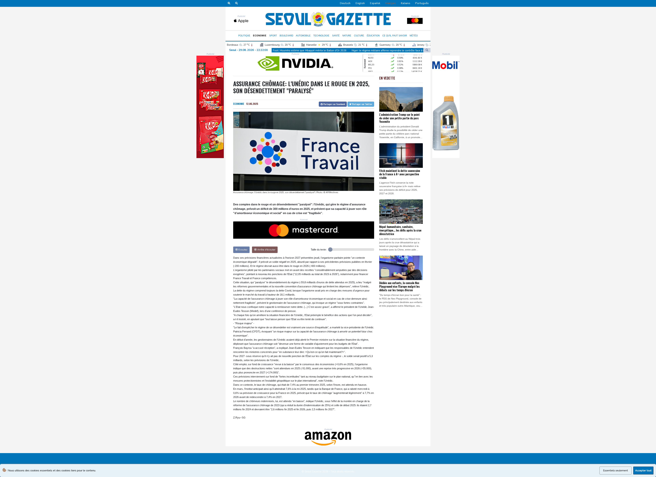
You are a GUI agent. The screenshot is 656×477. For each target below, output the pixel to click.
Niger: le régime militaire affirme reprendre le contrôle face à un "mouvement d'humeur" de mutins (348, 50)
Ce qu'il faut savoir (394, 35)
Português (422, 3)
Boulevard (286, 35)
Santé (336, 35)
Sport (273, 35)
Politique (244, 35)
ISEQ (370, 63)
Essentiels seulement (615, 470)
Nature (346, 35)
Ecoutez (242, 249)
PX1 (370, 60)
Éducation (373, 35)
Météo (414, 35)
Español (375, 3)
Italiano (405, 3)
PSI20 (370, 70)
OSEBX (371, 67)
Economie (259, 35)
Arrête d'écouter (266, 249)
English (360, 3)
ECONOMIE (238, 104)
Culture (359, 35)
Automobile (303, 35)
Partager (334, 104)
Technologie (321, 35)
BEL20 (371, 56)
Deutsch (345, 3)
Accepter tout (643, 470)
